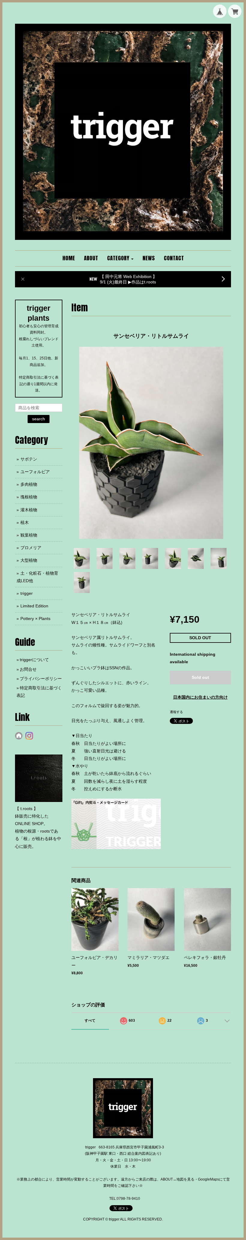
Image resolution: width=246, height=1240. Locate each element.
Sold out (200, 677)
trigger (26, 593)
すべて (90, 1020)
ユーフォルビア (35, 471)
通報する (176, 712)
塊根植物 (28, 496)
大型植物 (28, 560)
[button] (120, 258)
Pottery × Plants (35, 618)
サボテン (28, 459)
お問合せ (28, 669)
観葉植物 (28, 535)
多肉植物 (28, 484)
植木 (24, 522)
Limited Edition (34, 605)
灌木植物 (28, 509)
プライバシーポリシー (41, 678)
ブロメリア (30, 547)
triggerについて (34, 659)
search (38, 418)
